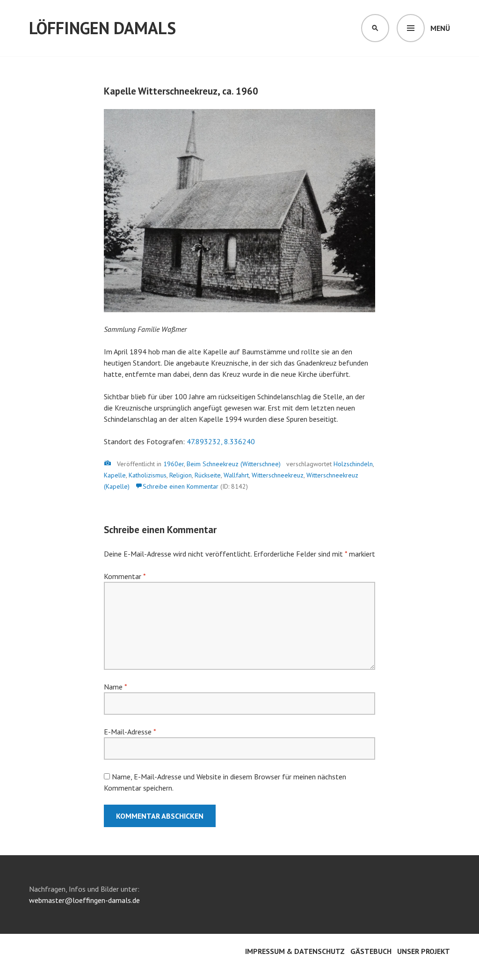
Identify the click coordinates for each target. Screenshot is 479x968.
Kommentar (124, 576)
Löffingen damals (102, 28)
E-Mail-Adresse (130, 731)
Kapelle (115, 475)
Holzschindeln (353, 464)
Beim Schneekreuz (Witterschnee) (234, 464)
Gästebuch (371, 951)
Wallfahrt (236, 475)
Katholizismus (148, 475)
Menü (440, 28)
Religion (180, 475)
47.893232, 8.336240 (221, 441)
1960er (173, 464)
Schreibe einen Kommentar (180, 486)
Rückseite (208, 475)
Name (115, 686)
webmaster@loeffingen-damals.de (84, 900)
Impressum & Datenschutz (295, 951)
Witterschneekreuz (278, 475)
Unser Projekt (423, 951)
